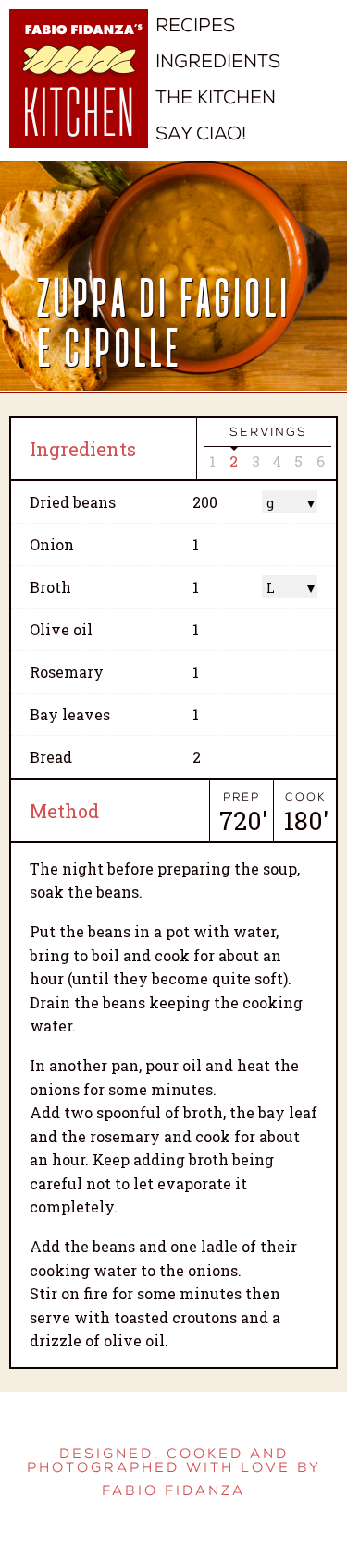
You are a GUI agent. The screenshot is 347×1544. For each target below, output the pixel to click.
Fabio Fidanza (173, 1491)
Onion (52, 544)
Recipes (195, 25)
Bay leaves (70, 714)
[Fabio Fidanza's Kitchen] (78, 92)
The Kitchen (215, 97)
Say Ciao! (200, 133)
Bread (51, 756)
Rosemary (67, 672)
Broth (50, 587)
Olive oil (61, 629)
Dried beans (73, 502)
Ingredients (217, 61)
